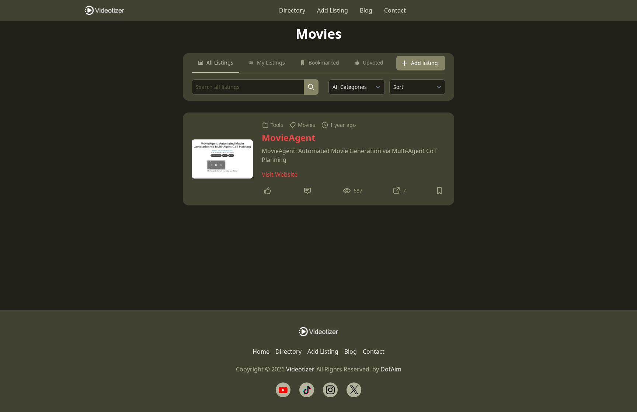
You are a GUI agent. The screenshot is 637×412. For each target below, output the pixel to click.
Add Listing (332, 10)
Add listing (424, 62)
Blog (366, 10)
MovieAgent (288, 137)
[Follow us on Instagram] (330, 389)
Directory (292, 10)
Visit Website (279, 174)
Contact (395, 10)
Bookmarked (324, 62)
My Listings (271, 62)
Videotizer (299, 369)
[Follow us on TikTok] (306, 389)
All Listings (219, 62)
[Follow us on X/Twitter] (354, 389)
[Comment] (307, 191)
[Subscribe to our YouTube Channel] (283, 389)
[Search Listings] (311, 87)
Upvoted (373, 62)
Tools (277, 124)
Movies (306, 124)
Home (261, 351)
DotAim (390, 369)
